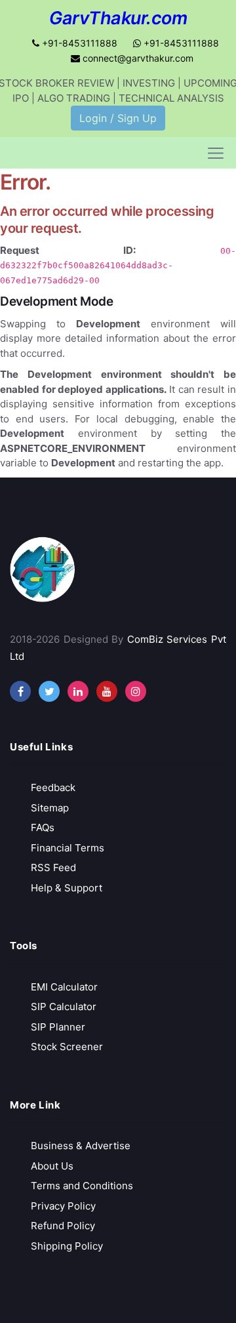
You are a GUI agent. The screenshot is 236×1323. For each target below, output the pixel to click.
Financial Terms (67, 848)
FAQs (42, 827)
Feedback (53, 787)
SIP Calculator (63, 1006)
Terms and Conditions (82, 1185)
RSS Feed (53, 867)
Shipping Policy (67, 1246)
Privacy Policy (63, 1206)
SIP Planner (58, 1027)
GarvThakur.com (118, 18)
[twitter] (49, 691)
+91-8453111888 (78, 43)
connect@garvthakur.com (136, 58)
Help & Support (66, 888)
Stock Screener (67, 1046)
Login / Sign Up (118, 118)
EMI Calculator (64, 987)
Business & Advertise (80, 1145)
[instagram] (78, 691)
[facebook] (20, 691)
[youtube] (106, 691)
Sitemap (50, 808)
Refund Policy (63, 1225)
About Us (52, 1166)
